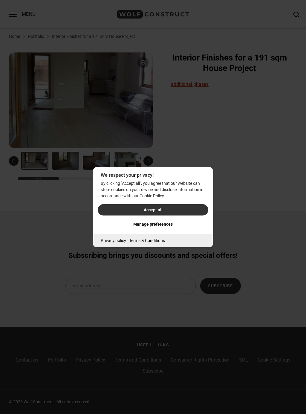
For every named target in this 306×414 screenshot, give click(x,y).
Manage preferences (153, 224)
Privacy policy (113, 240)
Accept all (153, 209)
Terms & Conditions (147, 240)
